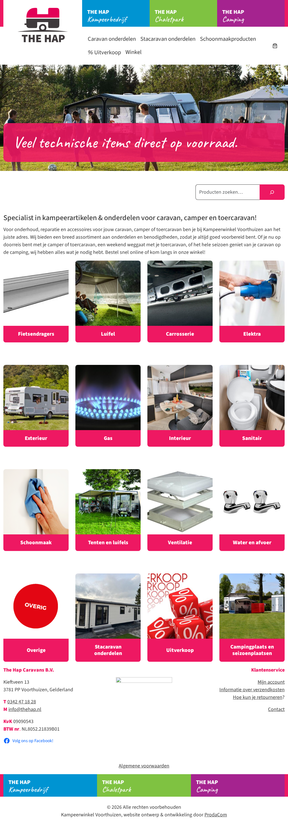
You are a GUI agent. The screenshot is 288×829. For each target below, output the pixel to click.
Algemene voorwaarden (144, 765)
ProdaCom (215, 814)
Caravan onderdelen (112, 39)
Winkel (133, 52)
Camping (233, 16)
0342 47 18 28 (21, 701)
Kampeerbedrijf (106, 16)
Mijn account (271, 682)
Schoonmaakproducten (228, 39)
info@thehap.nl (24, 709)
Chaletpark (169, 16)
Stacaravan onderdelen (167, 39)
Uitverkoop (107, 52)
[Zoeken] (272, 192)
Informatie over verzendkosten (252, 689)
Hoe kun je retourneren (257, 697)
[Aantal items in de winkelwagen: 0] (275, 45)
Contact (276, 709)
